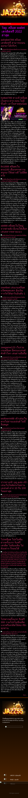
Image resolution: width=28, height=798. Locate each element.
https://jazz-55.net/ (9, 757)
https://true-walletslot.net (19, 750)
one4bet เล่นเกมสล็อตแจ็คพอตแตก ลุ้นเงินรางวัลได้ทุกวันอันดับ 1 (13, 290)
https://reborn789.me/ (9, 752)
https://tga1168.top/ (9, 745)
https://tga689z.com (9, 734)
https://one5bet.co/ (9, 749)
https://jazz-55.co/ (9, 756)
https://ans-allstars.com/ (9, 747)
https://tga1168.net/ (18, 744)
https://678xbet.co (19, 746)
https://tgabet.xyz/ (19, 743)
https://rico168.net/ (20, 747)
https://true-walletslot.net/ (17, 767)
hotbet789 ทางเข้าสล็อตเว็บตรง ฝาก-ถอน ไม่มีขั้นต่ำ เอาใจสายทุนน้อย (14, 100)
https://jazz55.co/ (19, 757)
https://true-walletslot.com (9, 755)
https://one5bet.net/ (19, 748)
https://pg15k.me (18, 737)
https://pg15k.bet (10, 737)
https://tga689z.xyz (9, 735)
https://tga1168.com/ (10, 743)
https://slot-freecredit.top (17, 754)
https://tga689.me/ (8, 764)
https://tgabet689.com (18, 764)
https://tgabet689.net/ (9, 765)
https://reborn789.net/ (7, 750)
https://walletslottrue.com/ (10, 766)
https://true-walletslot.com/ (11, 768)
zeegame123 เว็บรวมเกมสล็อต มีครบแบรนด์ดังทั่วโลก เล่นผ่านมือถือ (14, 350)
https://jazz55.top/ (20, 755)
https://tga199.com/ (18, 749)
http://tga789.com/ (9, 744)
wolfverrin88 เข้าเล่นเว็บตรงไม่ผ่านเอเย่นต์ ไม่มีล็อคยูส (14, 421)
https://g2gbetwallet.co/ (9, 762)
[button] (14, 21)
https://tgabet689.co (19, 765)
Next (25, 695)
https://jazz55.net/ (19, 752)
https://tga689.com (19, 762)
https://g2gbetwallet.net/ (11, 760)
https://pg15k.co (18, 738)
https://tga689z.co (19, 734)
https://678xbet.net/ (9, 746)
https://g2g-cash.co (19, 736)
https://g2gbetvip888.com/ (14, 758)
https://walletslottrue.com (11, 753)
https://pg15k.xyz (10, 738)
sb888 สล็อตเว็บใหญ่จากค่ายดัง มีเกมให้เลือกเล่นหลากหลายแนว (14, 228)
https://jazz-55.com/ (18, 756)
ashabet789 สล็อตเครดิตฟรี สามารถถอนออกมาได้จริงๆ (13, 42)
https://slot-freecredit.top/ (17, 769)
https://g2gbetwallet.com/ (14, 759)
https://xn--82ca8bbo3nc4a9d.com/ (15, 761)
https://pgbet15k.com (18, 740)
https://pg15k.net (9, 740)
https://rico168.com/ (9, 748)
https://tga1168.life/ (19, 745)
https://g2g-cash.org (9, 736)
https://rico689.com (18, 735)
